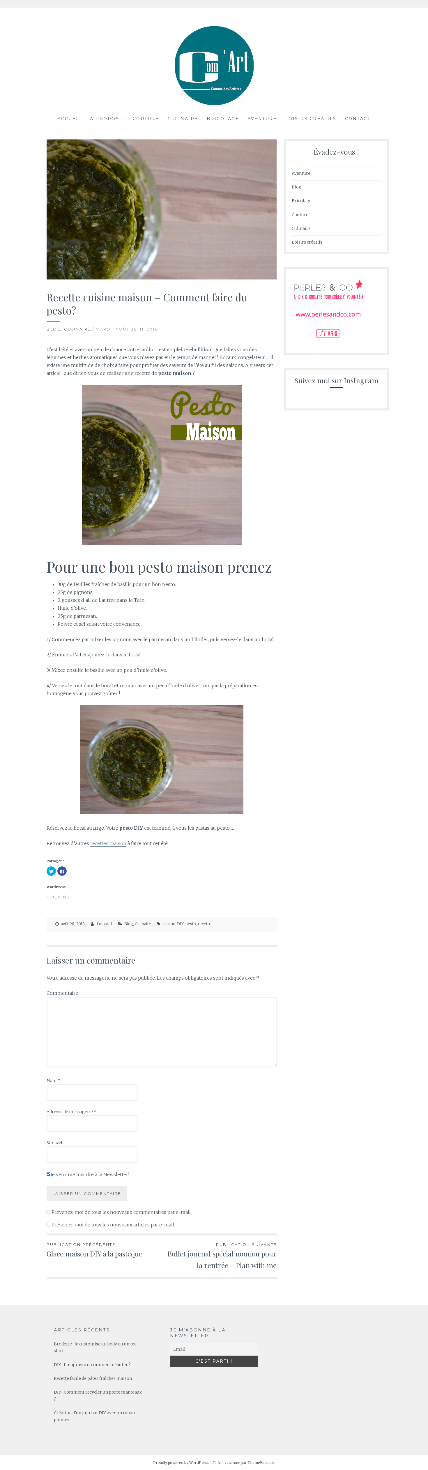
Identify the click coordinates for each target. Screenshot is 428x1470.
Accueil (70, 118)
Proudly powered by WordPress (181, 1462)
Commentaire (62, 993)
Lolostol (104, 924)
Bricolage (223, 118)
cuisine (168, 924)
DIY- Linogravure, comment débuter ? (92, 1364)
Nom (53, 1080)
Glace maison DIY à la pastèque (94, 1250)
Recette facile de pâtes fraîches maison (93, 1378)
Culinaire (182, 118)
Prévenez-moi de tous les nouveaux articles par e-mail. (113, 1225)
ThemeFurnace (260, 1462)
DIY (180, 924)
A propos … (107, 118)
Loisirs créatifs (311, 118)
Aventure (262, 118)
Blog (54, 329)
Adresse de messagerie (71, 1111)
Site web (55, 1142)
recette (204, 924)
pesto (190, 924)
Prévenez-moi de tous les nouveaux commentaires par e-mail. (122, 1212)
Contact (358, 118)
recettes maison (108, 843)
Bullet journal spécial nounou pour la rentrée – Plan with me (222, 1256)
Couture (146, 118)
